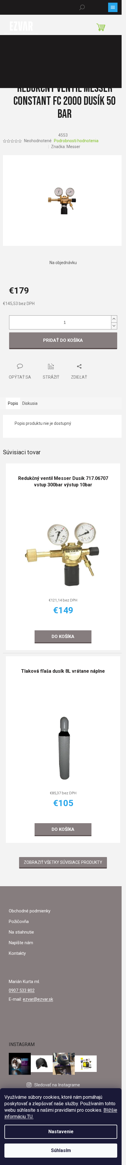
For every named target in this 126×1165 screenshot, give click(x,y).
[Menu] (113, 7)
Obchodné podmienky (29, 911)
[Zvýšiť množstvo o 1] (114, 319)
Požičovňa (19, 921)
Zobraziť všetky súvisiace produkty (63, 862)
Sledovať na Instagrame (57, 1085)
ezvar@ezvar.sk (38, 999)
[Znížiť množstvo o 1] (114, 325)
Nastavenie (61, 1131)
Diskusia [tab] (30, 403)
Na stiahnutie (21, 932)
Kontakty (17, 953)
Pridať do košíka (63, 340)
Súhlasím (61, 1150)
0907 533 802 (22, 990)
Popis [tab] (13, 403)
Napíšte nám (21, 942)
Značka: (65, 146)
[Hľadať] (82, 7)
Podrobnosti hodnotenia (76, 140)
